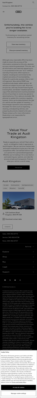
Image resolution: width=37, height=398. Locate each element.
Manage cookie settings (18, 393)
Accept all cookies (18, 387)
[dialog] (18, 374)
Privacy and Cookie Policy (19, 382)
